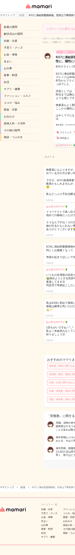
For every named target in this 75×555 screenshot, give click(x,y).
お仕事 (8, 68)
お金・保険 (10, 54)
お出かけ (9, 116)
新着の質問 (10, 26)
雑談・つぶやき (13, 137)
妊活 (6, 82)
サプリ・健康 (12, 88)
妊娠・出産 (10, 40)
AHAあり (64, 138)
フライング (65, 132)
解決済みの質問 (13, 33)
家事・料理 (10, 75)
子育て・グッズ (13, 47)
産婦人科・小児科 (14, 123)
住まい (8, 61)
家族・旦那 (10, 109)
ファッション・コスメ (17, 95)
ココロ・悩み (12, 102)
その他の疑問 (12, 130)
